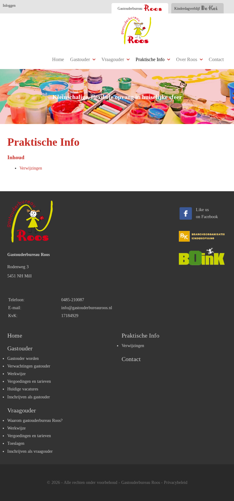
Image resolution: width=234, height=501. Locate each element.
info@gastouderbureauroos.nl (86, 307)
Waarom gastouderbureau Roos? (34, 420)
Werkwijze (16, 373)
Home (58, 59)
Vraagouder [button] (113, 59)
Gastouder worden (23, 358)
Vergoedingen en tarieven (29, 381)
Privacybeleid (175, 482)
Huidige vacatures (22, 389)
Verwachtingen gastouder (28, 366)
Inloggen (9, 5)
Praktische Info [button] (151, 59)
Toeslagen (15, 443)
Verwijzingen (31, 168)
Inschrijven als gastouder (28, 397)
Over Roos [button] (187, 59)
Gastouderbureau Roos (140, 482)
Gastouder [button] (80, 59)
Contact (216, 59)
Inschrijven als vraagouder (30, 451)
